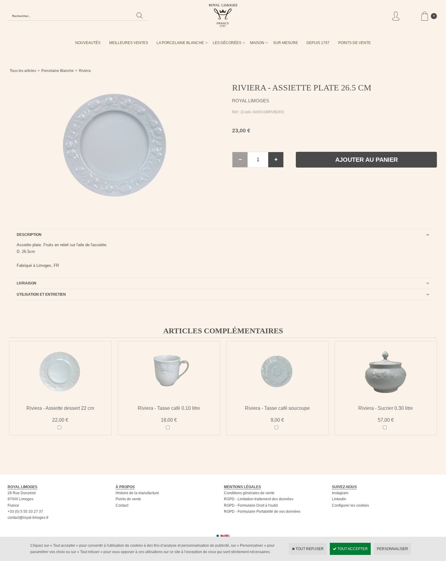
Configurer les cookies (350, 505)
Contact (122, 505)
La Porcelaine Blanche (180, 43)
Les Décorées (227, 43)
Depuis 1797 (317, 43)
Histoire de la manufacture (137, 493)
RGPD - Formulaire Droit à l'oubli (251, 505)
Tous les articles (23, 71)
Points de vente (128, 499)
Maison (257, 43)
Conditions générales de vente (249, 493)
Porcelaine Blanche (57, 71)
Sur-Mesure (285, 43)
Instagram (340, 493)
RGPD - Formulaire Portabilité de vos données (262, 511)
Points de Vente (354, 43)
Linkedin (339, 499)
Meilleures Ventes (128, 43)
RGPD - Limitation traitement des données (258, 499)
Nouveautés (87, 43)
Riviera (85, 71)
